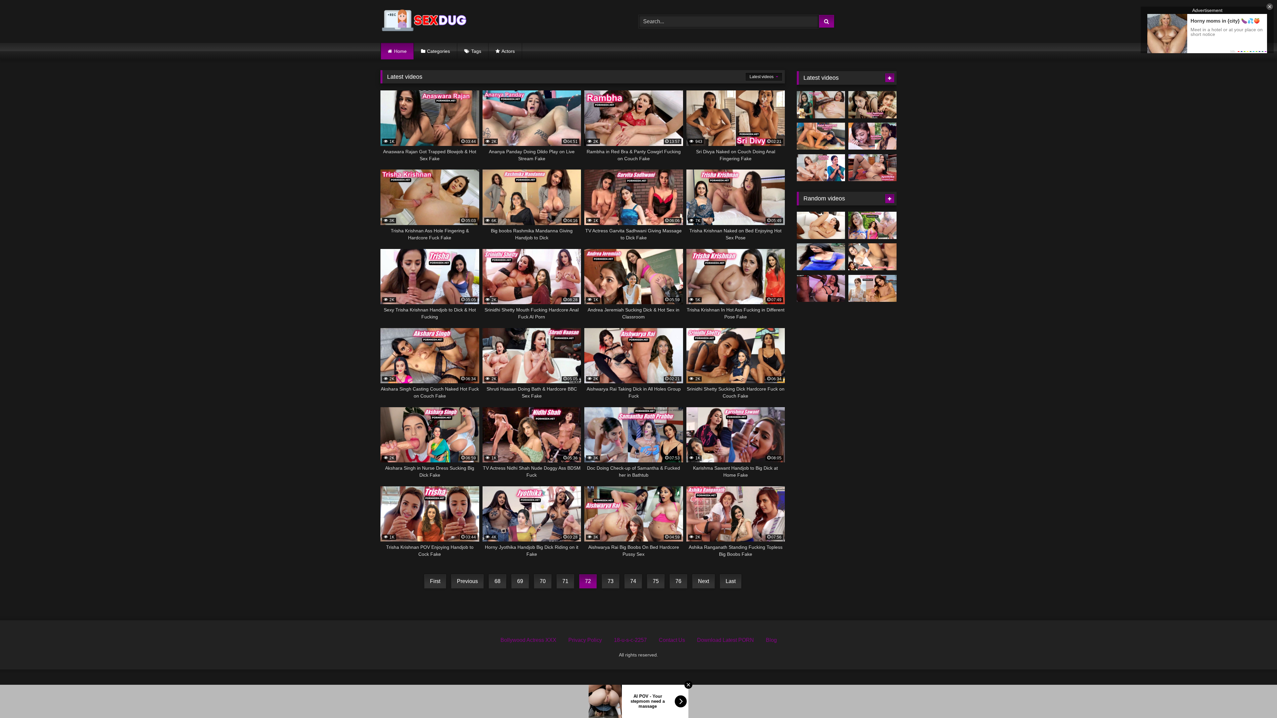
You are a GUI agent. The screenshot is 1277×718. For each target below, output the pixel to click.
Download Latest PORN (725, 640)
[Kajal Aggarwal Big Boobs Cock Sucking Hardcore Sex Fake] (821, 136)
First (435, 581)
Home (400, 51)
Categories (438, 51)
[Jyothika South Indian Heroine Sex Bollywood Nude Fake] (872, 136)
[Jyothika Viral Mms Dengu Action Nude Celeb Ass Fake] (821, 167)
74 (633, 581)
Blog (771, 640)
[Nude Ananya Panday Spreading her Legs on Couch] (821, 288)
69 (520, 581)
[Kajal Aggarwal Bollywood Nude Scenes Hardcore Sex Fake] (821, 104)
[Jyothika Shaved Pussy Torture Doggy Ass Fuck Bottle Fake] (872, 167)
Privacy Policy (585, 640)
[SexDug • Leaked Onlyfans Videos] (425, 21)
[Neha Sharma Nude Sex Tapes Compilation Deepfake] (821, 225)
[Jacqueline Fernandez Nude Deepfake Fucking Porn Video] (872, 257)
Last (731, 581)
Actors (508, 51)
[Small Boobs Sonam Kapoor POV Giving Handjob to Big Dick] (872, 288)
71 (565, 581)
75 (656, 581)
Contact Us (672, 640)
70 (543, 581)
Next (703, 581)
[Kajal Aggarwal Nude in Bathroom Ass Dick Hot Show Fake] (872, 104)
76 (678, 581)
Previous (467, 581)
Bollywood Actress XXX (528, 640)
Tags (476, 51)
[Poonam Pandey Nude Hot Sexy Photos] (821, 257)
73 (611, 581)
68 (497, 581)
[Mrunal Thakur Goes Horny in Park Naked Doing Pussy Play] (872, 225)
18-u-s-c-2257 (630, 640)
